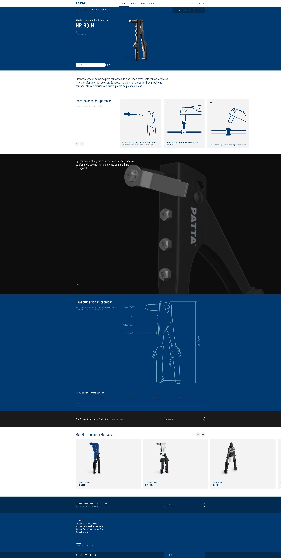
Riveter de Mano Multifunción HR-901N (101, 10)
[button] (203, 3)
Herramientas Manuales (82, 10)
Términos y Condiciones (86, 523)
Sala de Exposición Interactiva (89, 529)
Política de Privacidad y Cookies (90, 526)
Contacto (151, 3)
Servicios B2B (82, 532)
